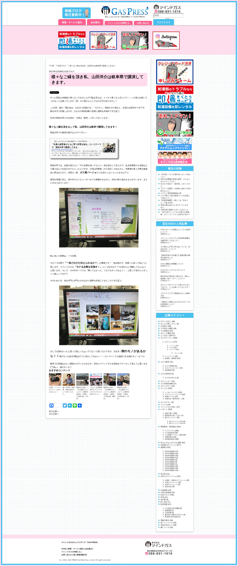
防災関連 (164, 504)
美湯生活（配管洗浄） (173, 399)
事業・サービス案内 (72, 22)
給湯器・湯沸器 (170, 358)
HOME (64, 549)
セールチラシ (166, 402)
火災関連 (168, 512)
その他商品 (165, 331)
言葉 (162, 497)
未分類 (163, 474)
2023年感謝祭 (170, 466)
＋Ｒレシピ (177, 353)
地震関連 (168, 510)
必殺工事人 (169, 413)
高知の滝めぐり (167, 525)
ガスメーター (166, 381)
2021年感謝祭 (170, 462)
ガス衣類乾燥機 (167, 384)
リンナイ (172, 349)
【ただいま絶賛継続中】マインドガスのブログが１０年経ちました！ (96, 391)
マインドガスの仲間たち (119, 23)
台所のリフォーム (171, 482)
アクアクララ (163, 22)
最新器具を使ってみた (173, 415)
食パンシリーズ (167, 523)
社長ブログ (62, 66)
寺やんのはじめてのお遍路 (171, 443)
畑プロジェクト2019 (176, 423)
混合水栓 (168, 486)
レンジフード (170, 356)
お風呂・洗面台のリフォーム (175, 480)
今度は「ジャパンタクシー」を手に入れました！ (55, 390)
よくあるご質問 (167, 335)
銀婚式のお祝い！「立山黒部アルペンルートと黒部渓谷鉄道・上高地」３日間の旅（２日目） (82, 393)
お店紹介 (164, 326)
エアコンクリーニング (173, 394)
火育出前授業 (166, 492)
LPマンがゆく (166, 321)
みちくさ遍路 (166, 333)
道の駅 (163, 500)
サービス (164, 388)
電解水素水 (165, 520)
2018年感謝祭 (170, 455)
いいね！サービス (171, 392)
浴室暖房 (168, 370)
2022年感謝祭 (170, 464)
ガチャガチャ (166, 386)
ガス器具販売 (170, 433)
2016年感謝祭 (170, 451)
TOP (52, 66)
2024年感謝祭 (170, 468)
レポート (164, 409)
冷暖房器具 (169, 437)
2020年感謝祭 (170, 460)
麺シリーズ (165, 527)
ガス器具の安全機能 (172, 508)
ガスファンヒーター (172, 368)
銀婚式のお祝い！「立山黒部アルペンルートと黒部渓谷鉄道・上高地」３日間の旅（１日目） (123, 393)
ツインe (164, 405)
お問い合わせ (143, 23)
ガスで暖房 (165, 362)
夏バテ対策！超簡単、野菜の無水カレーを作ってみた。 (68, 391)
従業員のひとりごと (168, 445)
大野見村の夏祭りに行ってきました (174, 210)
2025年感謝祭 (170, 470)
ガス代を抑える (170, 378)
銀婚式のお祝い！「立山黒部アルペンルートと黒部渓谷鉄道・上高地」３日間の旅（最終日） (109, 393)
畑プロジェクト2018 (176, 421)
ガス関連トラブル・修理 (174, 435)
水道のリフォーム (171, 484)
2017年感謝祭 (170, 453)
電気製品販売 (170, 439)
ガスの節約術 (166, 374)
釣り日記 (164, 502)
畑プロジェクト (170, 417)
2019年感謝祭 (170, 458)
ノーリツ (172, 345)
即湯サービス (170, 396)
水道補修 (164, 490)
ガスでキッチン (167, 338)
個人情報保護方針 (80, 555)
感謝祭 (163, 447)
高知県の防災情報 (171, 517)
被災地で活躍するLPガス (174, 515)
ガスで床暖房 (170, 366)
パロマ (171, 347)
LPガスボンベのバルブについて (173, 270)
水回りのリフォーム (168, 476)
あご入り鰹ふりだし (168, 324)
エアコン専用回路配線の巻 (171, 193)
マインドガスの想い (168, 407)
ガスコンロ (169, 342)
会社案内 (95, 22)
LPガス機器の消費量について (172, 264)
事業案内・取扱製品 (168, 427)
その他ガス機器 (167, 328)
